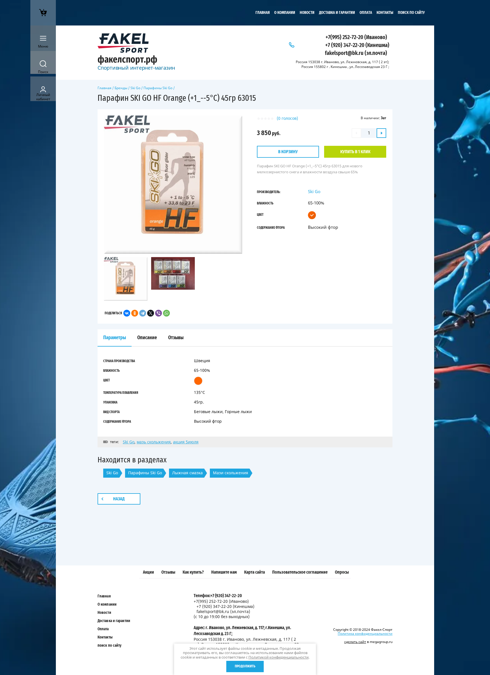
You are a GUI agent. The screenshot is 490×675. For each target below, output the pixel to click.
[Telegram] (142, 313)
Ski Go (135, 88)
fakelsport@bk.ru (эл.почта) (356, 53)
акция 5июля (185, 442)
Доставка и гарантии (337, 13)
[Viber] (158, 313)
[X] (150, 313)
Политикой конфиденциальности (278, 657)
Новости (307, 13)
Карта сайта (254, 572)
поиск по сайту (411, 13)
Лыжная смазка (187, 472)
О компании (284, 13)
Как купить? (193, 572)
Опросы (342, 572)
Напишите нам (224, 572)
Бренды (121, 88)
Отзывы (168, 572)
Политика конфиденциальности (365, 633)
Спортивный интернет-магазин (136, 67)
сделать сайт (355, 641)
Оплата (366, 13)
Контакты (385, 13)
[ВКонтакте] (126, 313)
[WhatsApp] (166, 313)
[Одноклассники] (134, 313)
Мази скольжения (230, 472)
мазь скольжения (154, 442)
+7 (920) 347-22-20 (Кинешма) (357, 45)
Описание (147, 337)
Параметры (114, 337)
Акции (148, 572)
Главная (262, 13)
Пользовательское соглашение (300, 572)
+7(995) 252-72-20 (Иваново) (356, 37)
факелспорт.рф (127, 60)
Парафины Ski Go (157, 88)
